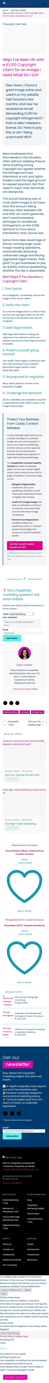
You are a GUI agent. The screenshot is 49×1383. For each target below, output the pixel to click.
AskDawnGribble (11, 712)
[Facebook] (5, 703)
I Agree (27, 1290)
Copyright (24, 712)
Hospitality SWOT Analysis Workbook (24, 925)
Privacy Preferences (11, 1290)
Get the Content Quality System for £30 (22, 546)
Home (5, 10)
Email (5, 629)
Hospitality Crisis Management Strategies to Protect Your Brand (29, 1014)
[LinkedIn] (11, 703)
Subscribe (12, 1136)
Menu (44, 4)
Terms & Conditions (12, 1182)
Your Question (10, 617)
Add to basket (25, 862)
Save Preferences (10, 1332)
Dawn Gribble (13, 771)
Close (4, 1293)
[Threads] (17, 703)
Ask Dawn (12, 638)
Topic (6, 614)
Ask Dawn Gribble (18, 10)
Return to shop (15, 1377)
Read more (12, 779)
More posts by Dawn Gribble (25, 689)
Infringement (37, 712)
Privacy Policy (7, 1336)
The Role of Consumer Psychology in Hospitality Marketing (30, 1030)
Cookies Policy (21, 1336)
